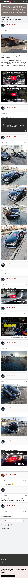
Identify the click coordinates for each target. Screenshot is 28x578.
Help (2, 562)
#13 (26, 511)
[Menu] (2, 1)
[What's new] (23, 1)
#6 (26, 313)
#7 (26, 348)
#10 (26, 447)
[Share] (24, 31)
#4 (26, 270)
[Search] (26, 1)
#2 (26, 113)
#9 (26, 414)
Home (2, 565)
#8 (26, 381)
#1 (26, 30)
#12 (26, 495)
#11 (26, 480)
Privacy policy (4, 559)
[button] (14, 556)
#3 (26, 142)
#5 (26, 284)
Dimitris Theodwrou (6, 21)
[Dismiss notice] (25, 6)
